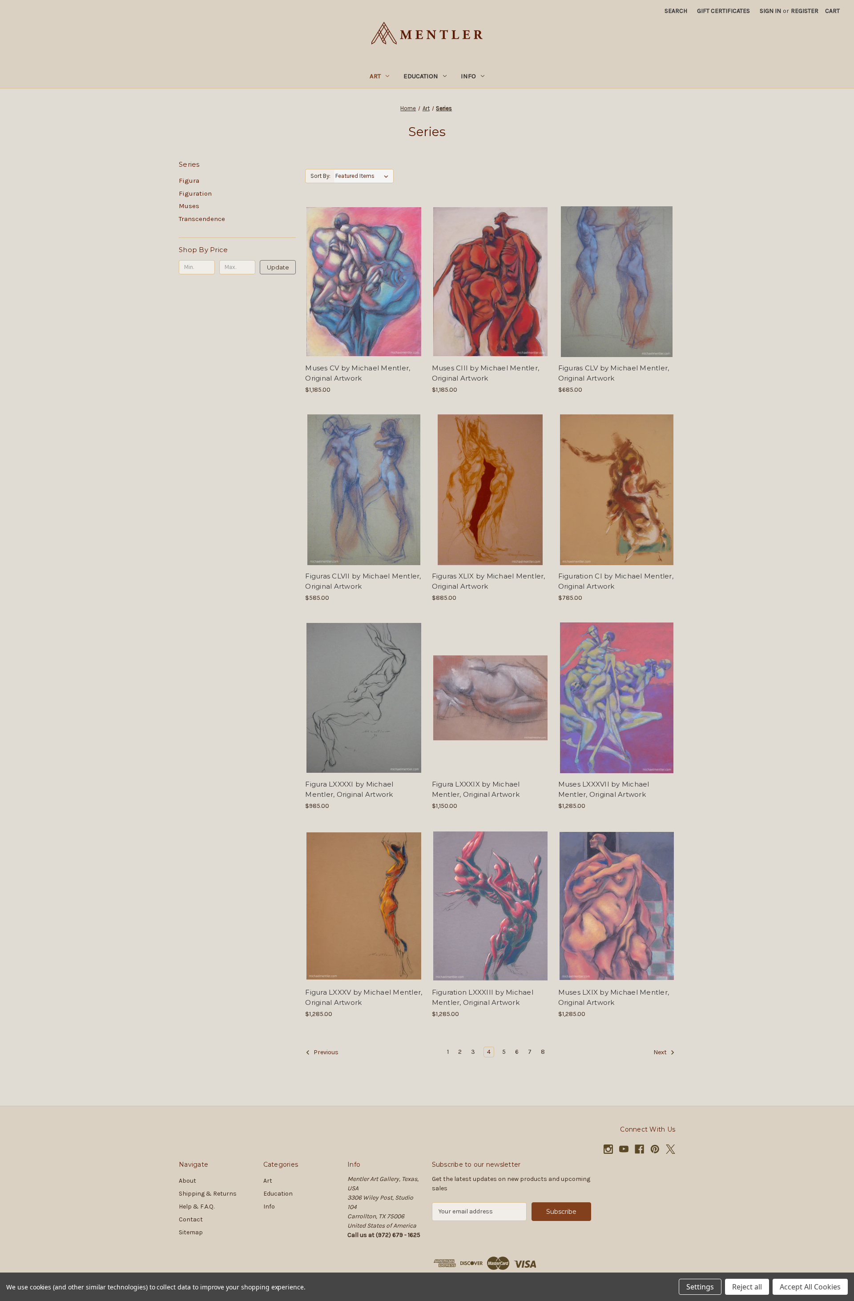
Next (660, 1052)
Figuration (195, 193)
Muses (189, 206)
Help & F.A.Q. (196, 1206)
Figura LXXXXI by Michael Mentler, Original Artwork (349, 789)
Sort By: (320, 176)
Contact (191, 1219)
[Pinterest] (655, 1149)
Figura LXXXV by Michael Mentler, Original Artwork (363, 997)
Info (468, 76)
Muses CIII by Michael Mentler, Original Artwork (486, 373)
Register (804, 11)
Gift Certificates (723, 11)
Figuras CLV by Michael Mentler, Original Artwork (613, 373)
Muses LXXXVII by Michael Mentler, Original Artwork (603, 789)
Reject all (747, 1287)
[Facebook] (639, 1149)
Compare (360, 281)
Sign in (770, 11)
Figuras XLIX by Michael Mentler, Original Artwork (488, 581)
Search (676, 11)
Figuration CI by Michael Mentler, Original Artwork (615, 581)
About (187, 1181)
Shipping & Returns (208, 1193)
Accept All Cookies (810, 1287)
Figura (189, 181)
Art (375, 76)
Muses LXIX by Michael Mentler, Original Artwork (613, 997)
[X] (670, 1149)
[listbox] (363, 176)
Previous (325, 1052)
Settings (700, 1287)
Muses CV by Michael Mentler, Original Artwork (357, 373)
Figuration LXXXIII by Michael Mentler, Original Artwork (482, 997)
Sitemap (191, 1232)
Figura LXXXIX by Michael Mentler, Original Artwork (476, 789)
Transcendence (202, 219)
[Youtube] (623, 1149)
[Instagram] (608, 1149)
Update (278, 267)
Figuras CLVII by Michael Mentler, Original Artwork (363, 581)
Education (420, 76)
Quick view (362, 265)
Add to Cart (363, 297)
